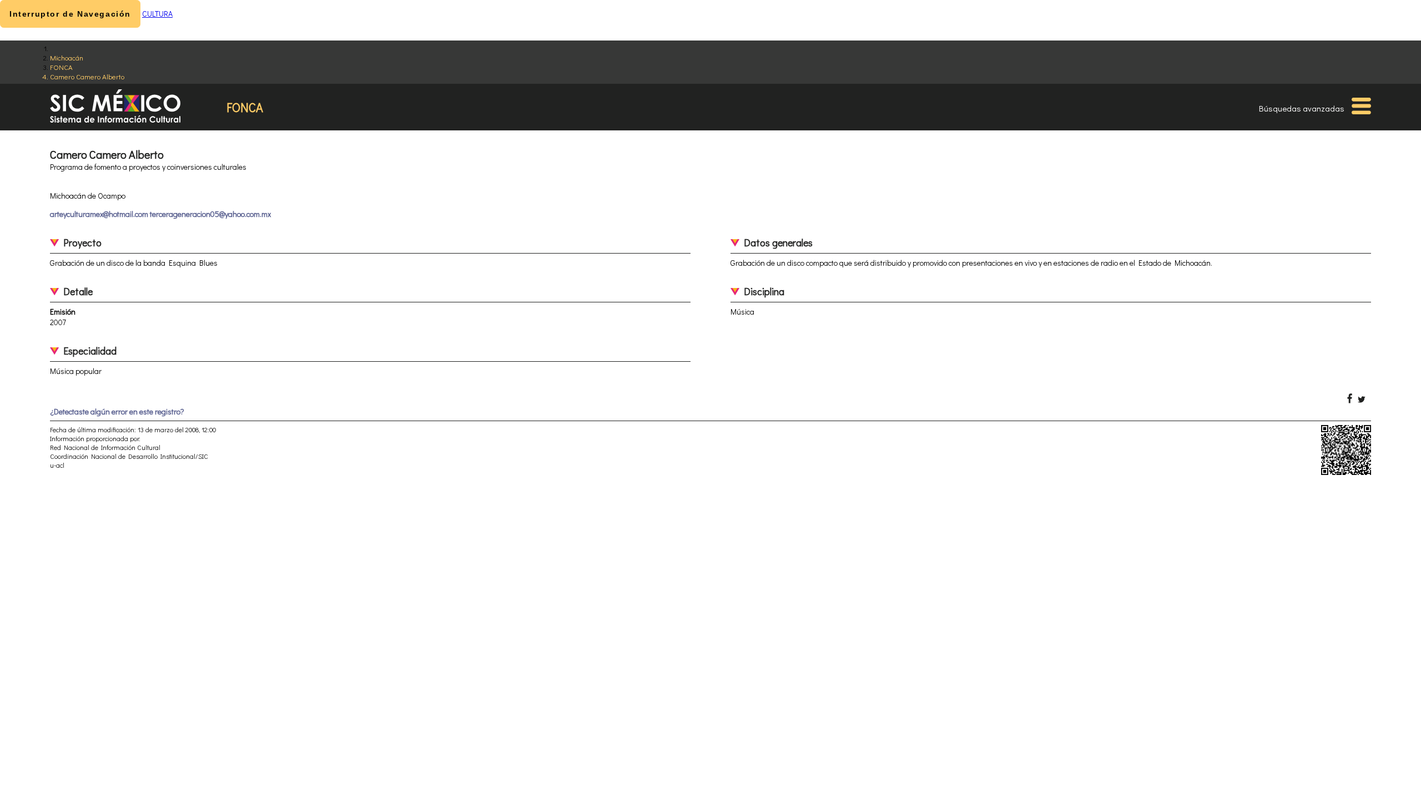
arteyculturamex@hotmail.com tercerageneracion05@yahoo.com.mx (160, 214)
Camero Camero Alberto (87, 76)
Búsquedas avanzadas (1301, 108)
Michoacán (66, 57)
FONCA (61, 67)
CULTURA (157, 13)
